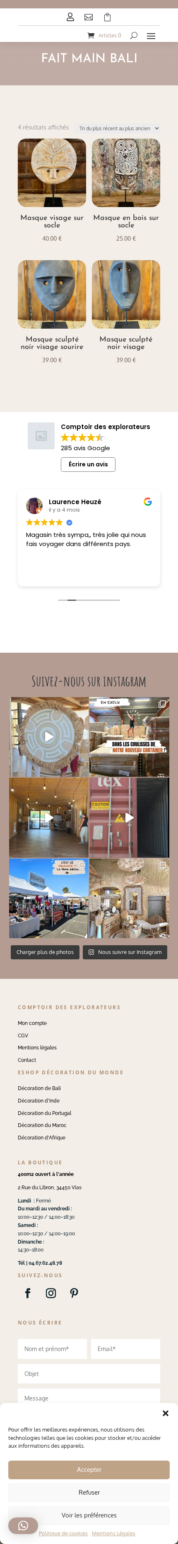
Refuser (89, 1492)
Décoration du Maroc (42, 1125)
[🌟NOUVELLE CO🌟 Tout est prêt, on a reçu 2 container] (49, 737)
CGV (23, 1036)
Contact (27, 1060)
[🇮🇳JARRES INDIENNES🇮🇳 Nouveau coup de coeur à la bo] (129, 818)
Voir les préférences (89, 1515)
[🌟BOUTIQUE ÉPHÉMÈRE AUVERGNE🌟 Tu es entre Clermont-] (49, 818)
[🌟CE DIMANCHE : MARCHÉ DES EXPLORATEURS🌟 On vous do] (49, 899)
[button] (165, 1413)
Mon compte (32, 1023)
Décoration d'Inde (39, 1101)
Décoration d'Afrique (41, 1138)
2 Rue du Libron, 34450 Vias (50, 1187)
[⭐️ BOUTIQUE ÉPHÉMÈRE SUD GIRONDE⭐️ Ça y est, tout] (129, 899)
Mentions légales (37, 1048)
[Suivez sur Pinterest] (74, 1293)
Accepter (89, 1469)
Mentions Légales (113, 1533)
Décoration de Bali (39, 1088)
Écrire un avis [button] (88, 464)
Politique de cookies (63, 1533)
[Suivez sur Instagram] (51, 1293)
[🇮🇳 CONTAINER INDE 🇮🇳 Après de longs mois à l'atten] (129, 737)
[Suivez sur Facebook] (28, 1293)
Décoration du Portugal (44, 1113)
